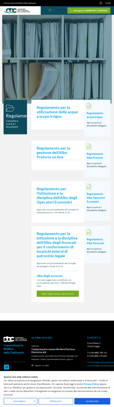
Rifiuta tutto (56, 401)
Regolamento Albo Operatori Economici (96, 197)
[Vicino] (112, 372)
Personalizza (19, 401)
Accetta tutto (92, 401)
